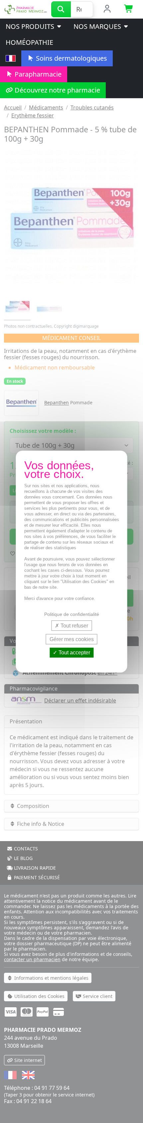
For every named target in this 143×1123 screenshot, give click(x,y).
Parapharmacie (37, 74)
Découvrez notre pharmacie (56, 90)
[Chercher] (61, 9)
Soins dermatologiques (70, 58)
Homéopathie (29, 42)
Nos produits (31, 26)
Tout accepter (73, 652)
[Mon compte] (107, 9)
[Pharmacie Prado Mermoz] (25, 8)
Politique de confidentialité (71, 614)
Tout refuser (73, 625)
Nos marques (98, 26)
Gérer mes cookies (72, 639)
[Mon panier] (129, 9)
